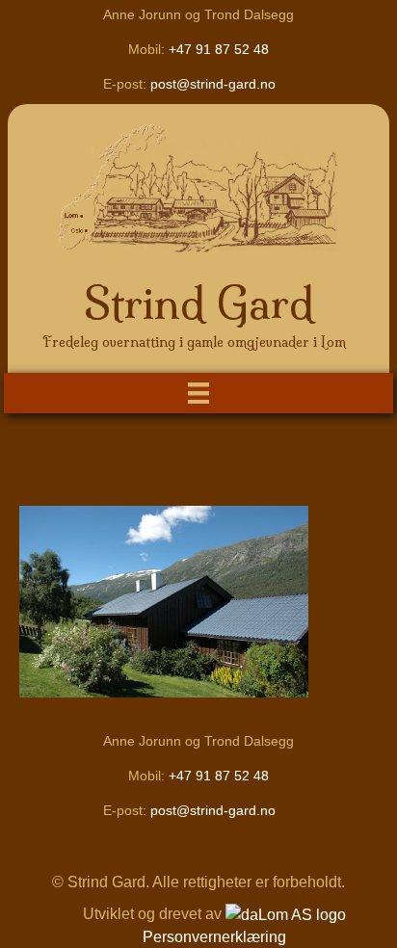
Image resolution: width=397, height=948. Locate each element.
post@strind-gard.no (213, 84)
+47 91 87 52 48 (219, 49)
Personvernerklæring (214, 937)
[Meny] (198, 393)
